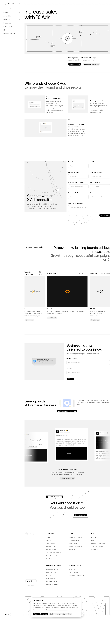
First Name (72, 162)
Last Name (93, 162)
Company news (74, 540)
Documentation (51, 572)
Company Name (73, 172)
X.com (48, 537)
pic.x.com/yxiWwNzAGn (70, 445)
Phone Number (95, 182)
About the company (75, 537)
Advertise (72, 569)
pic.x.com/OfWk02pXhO (32, 447)
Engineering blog (52, 581)
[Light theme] (30, 533)
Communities (50, 578)
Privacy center (51, 550)
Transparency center (53, 553)
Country (93, 193)
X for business (73, 572)
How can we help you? (76, 203)
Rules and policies (97, 546)
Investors (72, 550)
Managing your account (99, 543)
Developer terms (52, 584)
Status (48, 540)
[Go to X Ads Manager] (67, 38)
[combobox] (78, 197)
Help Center (95, 537)
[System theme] (26, 533)
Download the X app (53, 556)
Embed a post (51, 546)
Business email (71, 358)
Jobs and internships (75, 546)
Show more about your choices (57, 610)
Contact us (94, 550)
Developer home (52, 569)
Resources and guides (76, 575)
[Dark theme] (33, 533)
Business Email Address (76, 182)
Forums (48, 575)
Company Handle (96, 172)
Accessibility (50, 543)
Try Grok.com (51, 559)
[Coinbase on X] (67, 403)
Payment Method (74, 193)
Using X (93, 540)
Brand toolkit (73, 543)
